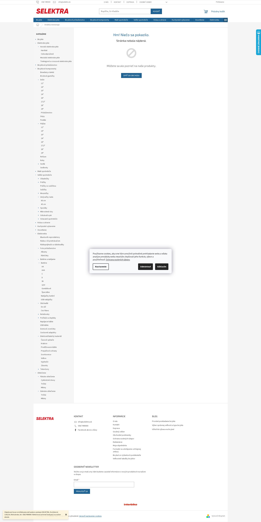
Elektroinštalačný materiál (51, 336)
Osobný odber (145, 2)
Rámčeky (45, 255)
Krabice (44, 343)
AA (43, 266)
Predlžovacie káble (49, 347)
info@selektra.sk (85, 422)
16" (42, 87)
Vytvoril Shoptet (218, 516)
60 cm (43, 200)
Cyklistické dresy (48, 380)
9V (43, 281)
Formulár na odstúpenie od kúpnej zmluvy (127, 450)
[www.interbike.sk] (130, 504)
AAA (43, 270)
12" (42, 83)
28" (42, 105)
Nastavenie (100, 266)
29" (42, 109)
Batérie (44, 263)
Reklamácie (117, 442)
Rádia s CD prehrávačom (50, 241)
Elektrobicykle (43, 43)
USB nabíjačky (46, 299)
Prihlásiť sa (82, 491)
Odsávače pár (46, 215)
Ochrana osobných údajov (123, 438)
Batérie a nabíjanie (47, 259)
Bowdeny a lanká (47, 72)
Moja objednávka (120, 445)
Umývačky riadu (46, 197)
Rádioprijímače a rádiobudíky (52, 244)
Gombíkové (46, 288)
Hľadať (156, 11)
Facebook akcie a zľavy (87, 430)
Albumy (44, 252)
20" (42, 90)
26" (42, 98)
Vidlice (43, 358)
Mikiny (43, 387)
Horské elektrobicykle (49, 46)
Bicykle (40, 39)
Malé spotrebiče (44, 171)
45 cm (43, 204)
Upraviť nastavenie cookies (90, 516)
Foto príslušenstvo (48, 248)
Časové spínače (47, 340)
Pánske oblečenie (47, 376)
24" (42, 94)
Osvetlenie (42, 230)
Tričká (43, 384)
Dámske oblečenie (47, 391)
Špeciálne (46, 292)
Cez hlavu (45, 310)
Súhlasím (161, 266)
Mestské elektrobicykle (50, 57)
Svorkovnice (46, 354)
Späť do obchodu (131, 75)
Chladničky (44, 178)
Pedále (43, 120)
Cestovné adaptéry (48, 332)
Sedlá (42, 164)
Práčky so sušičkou (48, 186)
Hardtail (44, 50)
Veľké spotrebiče (45, 175)
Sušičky (43, 189)
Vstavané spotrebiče (48, 219)
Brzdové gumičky (47, 76)
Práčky (43, 182)
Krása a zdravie (44, 222)
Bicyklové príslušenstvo (47, 65)
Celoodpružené (47, 54)
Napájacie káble (46, 321)
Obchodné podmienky (122, 435)
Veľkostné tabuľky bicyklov (124, 458)
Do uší (43, 307)
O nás (106, 2)
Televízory (44, 369)
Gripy (42, 116)
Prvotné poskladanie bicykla (163, 421)
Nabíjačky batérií (48, 296)
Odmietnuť (145, 266)
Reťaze (43, 156)
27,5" (43, 101)
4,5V (43, 285)
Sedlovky (44, 167)
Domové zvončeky (47, 329)
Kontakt (117, 2)
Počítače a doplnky (48, 318)
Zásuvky (44, 365)
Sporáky (43, 208)
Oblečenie (42, 373)
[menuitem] (39, 20)
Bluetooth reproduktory (50, 237)
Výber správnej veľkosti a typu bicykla (167, 425)
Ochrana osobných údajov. (118, 259)
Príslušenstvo (46, 112)
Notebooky (44, 314)
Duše (42, 79)
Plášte (42, 123)
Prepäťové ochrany (49, 351)
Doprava (130, 2)
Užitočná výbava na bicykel (163, 429)
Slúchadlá (44, 303)
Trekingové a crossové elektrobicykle (56, 61)
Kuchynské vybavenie (46, 226)
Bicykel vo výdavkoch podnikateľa (127, 455)
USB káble (44, 325)
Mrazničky (44, 193)
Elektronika (42, 233)
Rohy (42, 160)
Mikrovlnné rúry (46, 211)
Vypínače (44, 361)
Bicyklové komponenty (47, 68)
